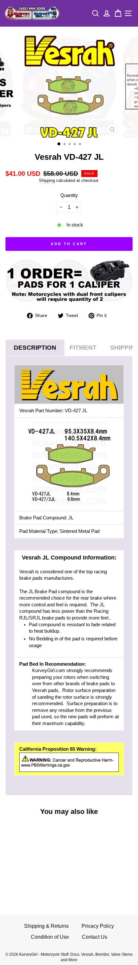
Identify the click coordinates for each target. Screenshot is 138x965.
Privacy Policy (98, 926)
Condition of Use (50, 937)
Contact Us (94, 937)
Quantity (69, 195)
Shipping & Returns (46, 926)
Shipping (47, 180)
